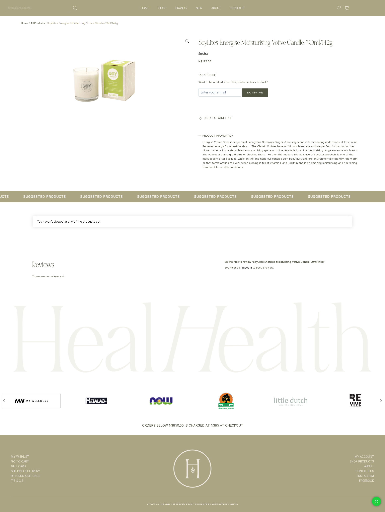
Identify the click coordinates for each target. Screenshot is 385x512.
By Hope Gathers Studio (223, 504)
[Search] (75, 8)
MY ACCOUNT (364, 456)
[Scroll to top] (376, 496)
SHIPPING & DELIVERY (25, 471)
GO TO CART (20, 461)
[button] (187, 41)
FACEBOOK (366, 480)
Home (24, 23)
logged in (246, 267)
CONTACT (237, 8)
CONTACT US (365, 471)
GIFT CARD (18, 466)
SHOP (162, 8)
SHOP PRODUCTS (362, 461)
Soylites (203, 53)
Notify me (255, 92)
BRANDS (181, 8)
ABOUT (216, 8)
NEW (199, 8)
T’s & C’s (17, 480)
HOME (145, 8)
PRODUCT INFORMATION (218, 135)
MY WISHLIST (20, 456)
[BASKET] (346, 8)
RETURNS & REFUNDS (25, 476)
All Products (38, 23)
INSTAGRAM (366, 476)
